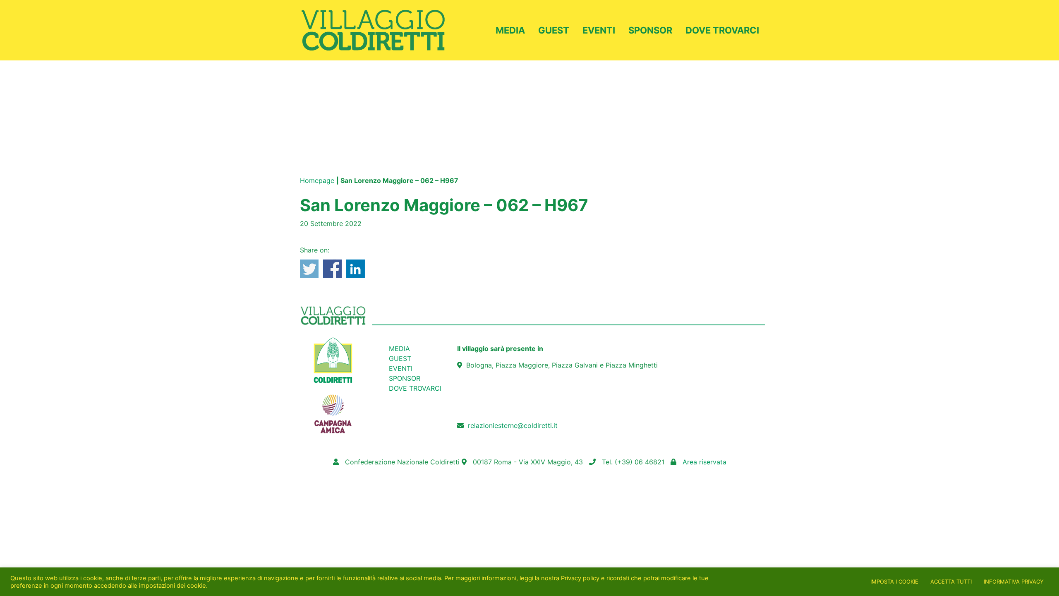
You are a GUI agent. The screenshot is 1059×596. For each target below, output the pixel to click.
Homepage (317, 180)
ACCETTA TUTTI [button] (951, 581)
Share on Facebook (332, 269)
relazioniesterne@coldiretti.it (513, 425)
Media (510, 30)
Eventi (598, 30)
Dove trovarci (722, 30)
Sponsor (650, 30)
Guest (553, 30)
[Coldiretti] (333, 360)
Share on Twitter (309, 269)
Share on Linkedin (355, 269)
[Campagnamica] (333, 409)
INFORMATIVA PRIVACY (1014, 581)
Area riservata (704, 462)
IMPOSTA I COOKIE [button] (894, 581)
